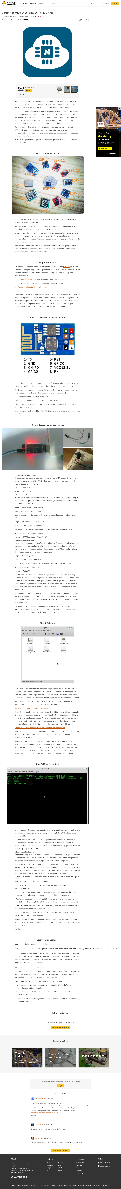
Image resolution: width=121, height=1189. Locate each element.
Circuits (15, 16)
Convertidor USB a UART (27, 279)
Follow (28, 90)
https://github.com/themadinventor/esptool (32, 708)
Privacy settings (57, 1185)
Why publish (80, 1162)
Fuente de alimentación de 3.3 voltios (32, 287)
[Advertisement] (108, 132)
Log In (107, 3)
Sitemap (79, 1170)
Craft (48, 1170)
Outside (60, 1168)
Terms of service (32, 1185)
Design (49, 1168)
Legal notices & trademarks (100, 1185)
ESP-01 (66, 267)
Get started (79, 1165)
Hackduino (7, 16)
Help (77, 1168)
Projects (24, 3)
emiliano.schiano (40, 1099)
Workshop (50, 1165)
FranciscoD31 (39, 1124)
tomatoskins (39, 1138)
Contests (33, 3)
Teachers (41, 3)
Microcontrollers (24, 16)
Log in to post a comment (60, 1150)
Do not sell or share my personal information (77, 1185)
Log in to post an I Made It (60, 1027)
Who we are (80, 1173)
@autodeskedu (105, 1166)
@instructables (105, 1162)
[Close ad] (119, 108)
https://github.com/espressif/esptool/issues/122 (46, 1113)
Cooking (60, 1162)
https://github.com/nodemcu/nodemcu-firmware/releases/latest (40, 728)
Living (59, 1165)
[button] (91, 20)
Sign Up (115, 3)
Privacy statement (44, 1185)
